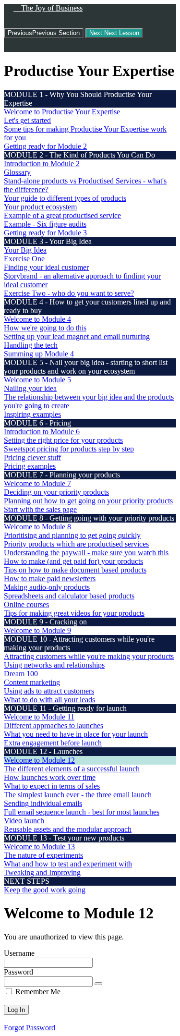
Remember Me (36, 991)
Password (18, 972)
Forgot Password (29, 1028)
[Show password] (98, 983)
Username (19, 953)
